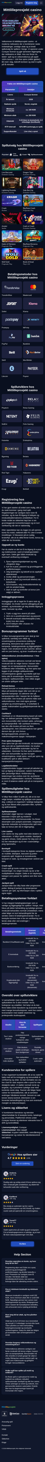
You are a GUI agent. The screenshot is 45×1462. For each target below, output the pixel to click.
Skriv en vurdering (23, 1163)
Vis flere (22, 1244)
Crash (24, 154)
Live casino (15, 154)
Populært (5, 154)
